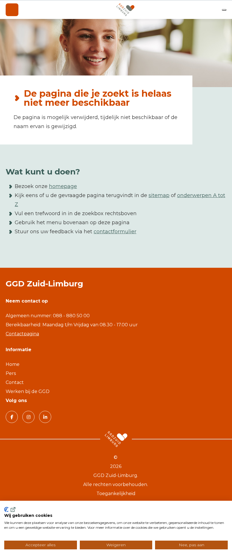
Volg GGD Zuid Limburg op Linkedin (45, 417)
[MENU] (12, 9)
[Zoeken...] (224, 10)
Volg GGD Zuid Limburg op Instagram (28, 417)
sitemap (159, 195)
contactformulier (115, 231)
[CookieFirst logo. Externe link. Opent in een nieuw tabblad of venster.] (10, 509)
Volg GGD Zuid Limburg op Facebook (12, 417)
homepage (63, 186)
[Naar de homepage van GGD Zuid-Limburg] (125, 9)
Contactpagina (22, 333)
